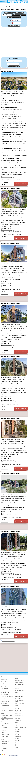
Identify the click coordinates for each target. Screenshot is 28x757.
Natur (2, 738)
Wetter (2, 690)
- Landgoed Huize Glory (7, 698)
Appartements (8, 12)
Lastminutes (4, 717)
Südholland (17, 722)
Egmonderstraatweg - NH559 (10, 473)
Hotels (23, 15)
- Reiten (3, 747)
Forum (16, 692)
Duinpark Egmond (7, 71)
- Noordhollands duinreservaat (19, 709)
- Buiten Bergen (5, 705)
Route (16, 686)
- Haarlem (17, 718)
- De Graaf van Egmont (7, 696)
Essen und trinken (19, 680)
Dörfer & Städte (5, 736)
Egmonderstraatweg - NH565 (10, 586)
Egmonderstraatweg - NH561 (10, 531)
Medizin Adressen (19, 690)
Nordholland (18, 698)
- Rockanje (17, 738)
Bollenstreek (18, 726)
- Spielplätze (4, 732)
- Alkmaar (17, 707)
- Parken (17, 688)
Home (2, 677)
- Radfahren (4, 743)
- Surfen (3, 750)
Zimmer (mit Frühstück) (14, 17)
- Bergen (17, 705)
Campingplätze (19, 12)
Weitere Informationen (21, 183)
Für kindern (4, 685)
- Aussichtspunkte (5, 729)
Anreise (9, 20)
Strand (2, 100)
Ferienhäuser (6, 15)
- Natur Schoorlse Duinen (19, 701)
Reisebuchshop (19, 694)
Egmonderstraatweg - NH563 (11, 418)
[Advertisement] (14, 42)
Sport (2, 739)
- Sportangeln (18, 677)
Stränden (19, 272)
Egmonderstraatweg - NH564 (11, 303)
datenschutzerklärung (20, 753)
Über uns (17, 743)
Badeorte (3, 681)
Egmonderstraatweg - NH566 (11, 188)
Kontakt (17, 747)
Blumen (17, 678)
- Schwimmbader (5, 741)
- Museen (3, 725)
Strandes (19, 174)
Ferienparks (16, 15)
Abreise (9, 23)
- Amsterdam (18, 717)
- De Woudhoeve (5, 707)
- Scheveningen (19, 733)
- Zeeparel (3, 699)
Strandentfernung (7, 177)
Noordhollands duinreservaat (4, 687)
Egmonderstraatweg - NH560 (11, 243)
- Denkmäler (4, 727)
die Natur (12, 167)
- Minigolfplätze (5, 734)
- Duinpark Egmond (6, 708)
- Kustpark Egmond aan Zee (7, 711)
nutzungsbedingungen (11, 753)
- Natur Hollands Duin (20, 727)
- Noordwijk (18, 729)
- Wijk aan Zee (18, 712)
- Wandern (3, 745)
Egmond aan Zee (11, 100)
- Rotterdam (18, 736)
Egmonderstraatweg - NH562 (10, 356)
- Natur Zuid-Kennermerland (19, 714)
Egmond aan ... (4, 394)
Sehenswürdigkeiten (6, 723)
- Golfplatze (4, 748)
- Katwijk (17, 731)
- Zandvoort (18, 720)
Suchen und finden (15, 25)
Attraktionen (4, 730)
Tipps (2, 683)
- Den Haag (18, 735)
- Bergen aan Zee (19, 703)
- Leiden (17, 724)
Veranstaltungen (19, 682)
